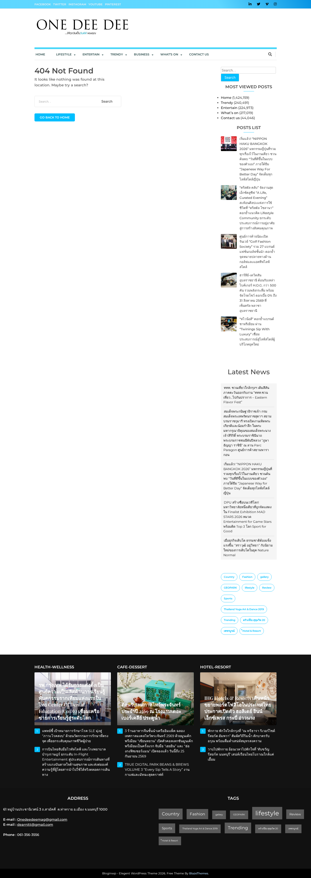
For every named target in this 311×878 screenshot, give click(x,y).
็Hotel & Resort (251, 630)
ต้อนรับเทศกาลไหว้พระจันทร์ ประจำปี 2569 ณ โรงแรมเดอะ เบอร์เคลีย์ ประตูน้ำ (151, 711)
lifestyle (249, 587)
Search (229, 77)
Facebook (42, 4)
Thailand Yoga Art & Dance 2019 (244, 609)
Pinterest (113, 4)
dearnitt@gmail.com (35, 825)
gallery (264, 576)
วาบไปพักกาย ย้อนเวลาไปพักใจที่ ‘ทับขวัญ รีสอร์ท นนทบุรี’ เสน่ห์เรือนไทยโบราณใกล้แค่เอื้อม (241, 754)
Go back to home (55, 117)
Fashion (247, 576)
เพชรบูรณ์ (229, 630)
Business (141, 54)
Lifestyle (64, 54)
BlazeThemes (198, 873)
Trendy (116, 54)
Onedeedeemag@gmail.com (42, 819)
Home (40, 54)
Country (229, 576)
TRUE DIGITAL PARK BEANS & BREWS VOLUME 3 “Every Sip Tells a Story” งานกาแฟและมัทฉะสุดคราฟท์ (157, 769)
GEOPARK (230, 587)
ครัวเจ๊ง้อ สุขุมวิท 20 (254, 620)
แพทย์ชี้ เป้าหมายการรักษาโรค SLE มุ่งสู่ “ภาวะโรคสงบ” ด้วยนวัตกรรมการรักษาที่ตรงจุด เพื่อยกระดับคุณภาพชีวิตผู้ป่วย (75, 736)
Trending (229, 620)
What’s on (229, 113)
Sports (228, 598)
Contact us (199, 54)
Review (266, 587)
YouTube (95, 4)
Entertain (91, 54)
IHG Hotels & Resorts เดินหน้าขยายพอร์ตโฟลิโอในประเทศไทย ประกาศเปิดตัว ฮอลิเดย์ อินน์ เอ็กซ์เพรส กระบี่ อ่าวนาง (237, 708)
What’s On (169, 54)
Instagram (77, 4)
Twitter (59, 4)
